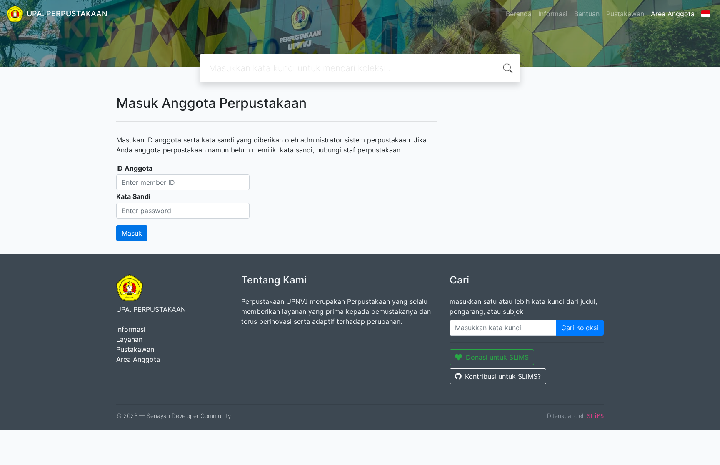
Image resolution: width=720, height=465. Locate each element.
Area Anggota (673, 14)
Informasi (553, 14)
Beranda (519, 14)
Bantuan (587, 14)
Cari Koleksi (579, 327)
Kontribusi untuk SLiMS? (503, 376)
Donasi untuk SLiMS (497, 357)
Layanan (129, 339)
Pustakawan (625, 14)
